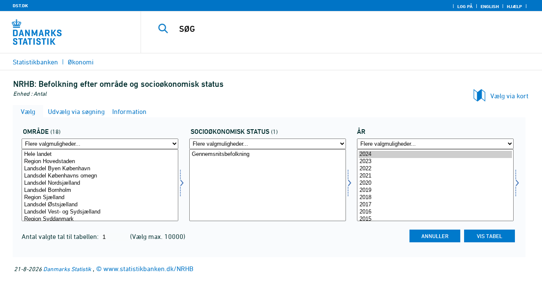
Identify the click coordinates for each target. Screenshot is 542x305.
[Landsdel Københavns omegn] (100, 176)
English (490, 6)
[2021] (435, 176)
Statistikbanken (35, 62)
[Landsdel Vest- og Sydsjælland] (100, 212)
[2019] (435, 190)
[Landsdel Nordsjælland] (100, 183)
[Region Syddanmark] (100, 219)
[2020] (435, 183)
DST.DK (20, 5)
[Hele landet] (100, 154)
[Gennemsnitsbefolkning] (267, 154)
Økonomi (81, 62)
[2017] (435, 204)
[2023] (435, 161)
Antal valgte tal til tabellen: (61, 236)
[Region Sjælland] (100, 197)
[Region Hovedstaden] (100, 161)
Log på (465, 6)
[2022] (435, 168)
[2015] (435, 219)
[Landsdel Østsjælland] (100, 204)
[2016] (435, 212)
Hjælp (514, 6)
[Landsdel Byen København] (100, 168)
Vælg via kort (509, 96)
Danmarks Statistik (67, 268)
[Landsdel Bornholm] (100, 190)
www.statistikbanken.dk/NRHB (148, 268)
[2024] (435, 154)
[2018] (435, 197)
